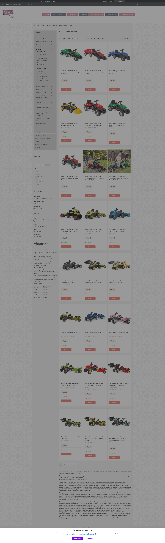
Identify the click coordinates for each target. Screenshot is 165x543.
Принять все (77, 538)
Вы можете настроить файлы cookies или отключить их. (82, 534)
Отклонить (90, 538)
